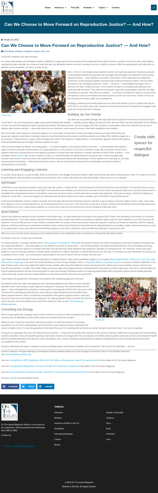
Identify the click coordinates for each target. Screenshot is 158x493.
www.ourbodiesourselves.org (18, 354)
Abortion (18, 51)
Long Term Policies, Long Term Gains (102, 262)
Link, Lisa (45, 51)
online (21, 156)
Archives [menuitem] (87, 7)
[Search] (154, 7)
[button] (10, 386)
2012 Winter (9, 51)
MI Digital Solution (88, 487)
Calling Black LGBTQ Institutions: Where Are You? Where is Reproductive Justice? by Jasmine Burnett (54, 360)
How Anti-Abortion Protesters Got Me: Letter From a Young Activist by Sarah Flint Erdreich (49, 372)
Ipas (14, 304)
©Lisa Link (6, 115)
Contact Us (6, 435)
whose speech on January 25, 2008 (59, 243)
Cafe (12, 378)
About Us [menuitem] (59, 7)
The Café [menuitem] (74, 7)
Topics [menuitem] (102, 7)
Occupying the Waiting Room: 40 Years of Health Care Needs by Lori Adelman (44, 366)
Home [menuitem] (47, 7)
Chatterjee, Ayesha (31, 51)
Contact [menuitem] (115, 7)
